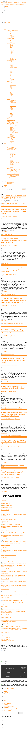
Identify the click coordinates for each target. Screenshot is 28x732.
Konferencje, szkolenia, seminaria (13, 174)
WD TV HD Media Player (15, 132)
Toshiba (11, 58)
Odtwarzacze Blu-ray (11, 90)
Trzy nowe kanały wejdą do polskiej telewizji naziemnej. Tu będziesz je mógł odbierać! (13, 442)
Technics (11, 114)
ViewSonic (12, 79)
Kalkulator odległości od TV (12, 148)
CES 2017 (12, 164)
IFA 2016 (11, 167)
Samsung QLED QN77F (9, 198)
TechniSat (12, 57)
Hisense (11, 33)
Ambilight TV (20, 4)
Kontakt (6, 692)
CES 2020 (12, 153)
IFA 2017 (11, 163)
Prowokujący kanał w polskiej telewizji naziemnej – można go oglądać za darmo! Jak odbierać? (14, 269)
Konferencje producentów (15, 175)
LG (10, 31)
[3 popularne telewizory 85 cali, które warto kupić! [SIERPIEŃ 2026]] (10, 524)
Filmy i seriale (4, 2)
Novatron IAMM (13, 130)
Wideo (5, 143)
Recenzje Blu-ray (13, 170)
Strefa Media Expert (10, 182)
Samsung (11, 32)
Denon (11, 104)
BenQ (11, 71)
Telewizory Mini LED (11, 43)
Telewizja (10, 2)
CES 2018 (12, 161)
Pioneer (11, 66)
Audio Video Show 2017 (14, 162)
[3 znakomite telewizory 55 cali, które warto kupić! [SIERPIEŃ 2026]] (13, 533)
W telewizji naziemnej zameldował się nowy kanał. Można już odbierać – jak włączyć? (13, 360)
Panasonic (12, 36)
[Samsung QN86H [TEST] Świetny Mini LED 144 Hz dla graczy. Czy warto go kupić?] (13, 563)
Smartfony (9, 89)
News (2, 206)
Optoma (11, 75)
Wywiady (8, 177)
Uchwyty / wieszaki (10, 135)
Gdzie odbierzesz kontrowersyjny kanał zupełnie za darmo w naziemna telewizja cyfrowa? (13, 211)
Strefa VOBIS (9, 183)
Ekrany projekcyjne (10, 123)
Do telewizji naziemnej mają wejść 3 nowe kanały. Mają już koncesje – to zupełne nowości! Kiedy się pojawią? (14, 414)
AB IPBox (12, 139)
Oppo (11, 93)
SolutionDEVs (10, 688)
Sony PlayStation (13, 102)
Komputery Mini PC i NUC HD (13, 122)
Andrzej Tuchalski (12, 216)
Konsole (8, 99)
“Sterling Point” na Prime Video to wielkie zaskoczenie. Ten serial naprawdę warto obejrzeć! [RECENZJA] (14, 629)
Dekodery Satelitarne (11, 137)
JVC (11, 47)
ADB (11, 138)
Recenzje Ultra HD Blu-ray (15, 169)
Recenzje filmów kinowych (15, 171)
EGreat (11, 127)
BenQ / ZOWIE (13, 85)
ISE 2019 (11, 155)
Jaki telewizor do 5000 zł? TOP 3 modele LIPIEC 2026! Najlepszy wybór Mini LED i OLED (13, 554)
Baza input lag (9, 178)
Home (2, 201)
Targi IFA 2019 (13, 154)
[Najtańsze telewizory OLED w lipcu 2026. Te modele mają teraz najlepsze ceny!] (13, 541)
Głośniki (8, 117)
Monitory (8, 81)
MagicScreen (12, 124)
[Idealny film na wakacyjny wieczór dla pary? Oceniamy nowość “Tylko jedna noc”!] (10, 609)
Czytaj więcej (4, 231)
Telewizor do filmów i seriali (10, 4)
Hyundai (11, 129)
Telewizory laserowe (10, 60)
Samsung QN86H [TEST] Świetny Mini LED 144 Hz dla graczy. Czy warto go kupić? (13, 566)
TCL (11, 42)
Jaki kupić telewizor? (11, 147)
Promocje (5, 181)
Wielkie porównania (13, 59)
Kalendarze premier (13, 172)
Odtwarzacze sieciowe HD (12, 125)
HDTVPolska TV (8, 703)
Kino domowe (9, 103)
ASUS (11, 83)
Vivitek (11, 80)
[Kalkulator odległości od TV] (6, 505)
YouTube (5, 185)
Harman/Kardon (13, 106)
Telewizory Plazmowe (11, 61)
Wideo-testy (9, 144)
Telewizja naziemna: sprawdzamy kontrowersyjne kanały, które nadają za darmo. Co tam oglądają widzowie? (13, 300)
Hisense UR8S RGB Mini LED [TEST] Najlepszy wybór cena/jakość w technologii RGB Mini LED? (13, 576)
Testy (5, 29)
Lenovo (11, 87)
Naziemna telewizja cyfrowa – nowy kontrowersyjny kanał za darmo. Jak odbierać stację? (12, 331)
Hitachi (11, 45)
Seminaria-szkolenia (13, 176)
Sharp (11, 53)
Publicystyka (6, 146)
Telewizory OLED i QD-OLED (13, 30)
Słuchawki (9, 118)
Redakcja (6, 691)
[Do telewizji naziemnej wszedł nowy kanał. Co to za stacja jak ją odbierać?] (7, 381)
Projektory (9, 68)
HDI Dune (12, 128)
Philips (11, 37)
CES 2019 (12, 156)
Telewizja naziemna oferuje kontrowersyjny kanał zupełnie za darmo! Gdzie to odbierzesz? (14, 240)
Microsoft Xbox (13, 100)
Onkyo (11, 107)
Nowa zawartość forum (8, 192)
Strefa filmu (9, 168)
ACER (11, 82)
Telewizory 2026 (16, 2)
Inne (11, 116)
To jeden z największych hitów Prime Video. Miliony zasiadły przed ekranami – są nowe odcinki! (14, 620)
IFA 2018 (11, 157)
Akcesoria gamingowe (11, 120)
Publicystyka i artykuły (11, 149)
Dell (11, 86)
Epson (11, 72)
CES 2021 (12, 152)
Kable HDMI (9, 121)
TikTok (5, 186)
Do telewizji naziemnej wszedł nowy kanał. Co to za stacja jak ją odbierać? (13, 387)
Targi (8, 150)
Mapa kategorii (7, 693)
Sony (11, 35)
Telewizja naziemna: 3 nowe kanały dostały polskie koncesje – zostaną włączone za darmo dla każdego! (12, 472)
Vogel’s (11, 136)
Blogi (5, 701)
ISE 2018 (11, 160)
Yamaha (11, 115)
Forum (5, 27)
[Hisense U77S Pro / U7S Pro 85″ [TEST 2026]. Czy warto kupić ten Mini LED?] (14, 583)
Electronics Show (13, 159)
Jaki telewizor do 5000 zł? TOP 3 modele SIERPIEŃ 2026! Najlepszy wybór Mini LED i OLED (13, 518)
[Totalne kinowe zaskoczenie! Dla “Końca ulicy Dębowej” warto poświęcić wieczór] (12, 600)
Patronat (8, 179)
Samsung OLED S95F (6, 196)
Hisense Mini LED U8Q (7, 197)
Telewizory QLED (10, 38)
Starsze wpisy (5, 500)
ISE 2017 (11, 165)
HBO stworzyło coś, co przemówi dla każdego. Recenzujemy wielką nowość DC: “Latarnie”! (14, 595)
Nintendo (11, 101)
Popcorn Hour (12, 131)
